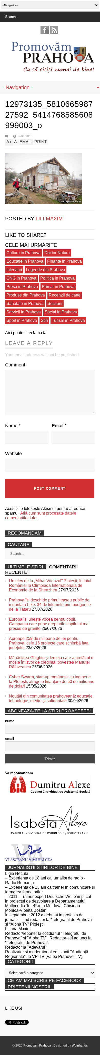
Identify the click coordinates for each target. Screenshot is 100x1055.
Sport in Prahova (21, 320)
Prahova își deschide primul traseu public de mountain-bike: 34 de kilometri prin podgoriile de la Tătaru (50, 604)
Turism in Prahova (68, 320)
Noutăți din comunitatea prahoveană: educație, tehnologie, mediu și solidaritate (51, 698)
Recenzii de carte (65, 295)
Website (13, 453)
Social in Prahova (61, 312)
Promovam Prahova (37, 1045)
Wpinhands (80, 1045)
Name (13, 425)
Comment (15, 364)
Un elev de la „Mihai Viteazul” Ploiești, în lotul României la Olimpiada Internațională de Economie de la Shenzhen (50, 585)
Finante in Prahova (64, 261)
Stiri (44, 320)
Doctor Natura (57, 253)
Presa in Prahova (22, 286)
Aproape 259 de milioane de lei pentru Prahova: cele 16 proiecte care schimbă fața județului (48, 643)
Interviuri (14, 270)
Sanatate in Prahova (25, 303)
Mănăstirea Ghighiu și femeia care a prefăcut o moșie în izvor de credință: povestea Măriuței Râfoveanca (51, 662)
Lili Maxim (49, 218)
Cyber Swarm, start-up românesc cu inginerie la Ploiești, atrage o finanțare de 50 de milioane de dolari (51, 681)
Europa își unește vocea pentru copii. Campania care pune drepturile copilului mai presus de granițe (49, 624)
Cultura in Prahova (23, 253)
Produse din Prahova (25, 295)
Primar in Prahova (58, 286)
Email (59, 425)
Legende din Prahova (45, 270)
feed (54, 30)
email (9, 738)
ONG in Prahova (21, 278)
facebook (45, 30)
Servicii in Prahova (23, 312)
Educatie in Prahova (24, 261)
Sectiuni (54, 303)
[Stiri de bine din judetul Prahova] (53, 71)
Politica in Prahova (57, 278)
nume (9, 721)
